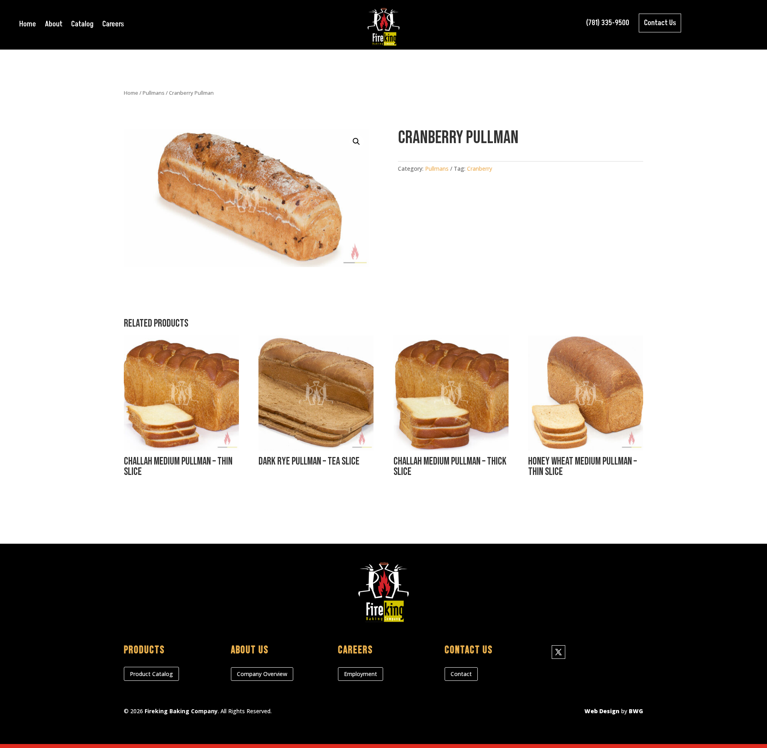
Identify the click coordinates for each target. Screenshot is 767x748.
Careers (113, 25)
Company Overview (262, 674)
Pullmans (154, 92)
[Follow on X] (558, 652)
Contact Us (660, 23)
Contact (461, 674)
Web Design (602, 711)
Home (27, 25)
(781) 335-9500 (607, 23)
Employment (360, 674)
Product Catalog (151, 674)
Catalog (82, 25)
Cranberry (479, 168)
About (53, 25)
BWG (636, 711)
